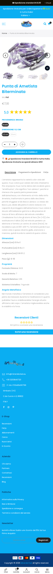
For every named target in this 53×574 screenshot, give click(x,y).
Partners (5, 468)
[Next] (47, 55)
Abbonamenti (8, 432)
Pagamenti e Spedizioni (30, 172)
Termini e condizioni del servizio (16, 513)
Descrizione (10, 172)
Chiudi (5, 3)
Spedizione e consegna (12, 508)
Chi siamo (6, 464)
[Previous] (5, 55)
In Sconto (6, 446)
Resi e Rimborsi (8, 504)
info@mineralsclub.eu (16, 374)
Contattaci (7, 473)
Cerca (4, 437)
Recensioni (7, 423)
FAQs (45, 172)
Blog (4, 481)
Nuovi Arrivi (7, 441)
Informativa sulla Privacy (13, 499)
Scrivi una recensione (26, 331)
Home (4, 33)
